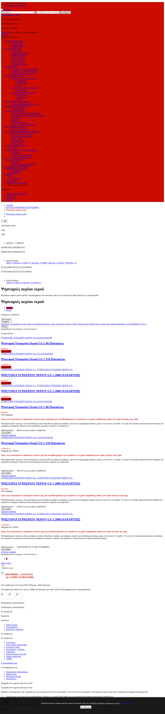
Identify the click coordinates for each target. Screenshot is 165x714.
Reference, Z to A (139, 324)
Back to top (7, 563)
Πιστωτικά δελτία (13, 676)
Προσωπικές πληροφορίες (17, 672)
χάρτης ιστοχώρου (13, 656)
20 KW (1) (36, 283)
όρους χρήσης (126, 703)
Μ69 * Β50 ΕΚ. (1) (51, 263)
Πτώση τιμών (11, 625)
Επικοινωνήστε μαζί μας (16, 5)
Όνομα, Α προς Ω (50, 324)
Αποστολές (10, 642)
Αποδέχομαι (86, 707)
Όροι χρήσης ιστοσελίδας (16, 645)
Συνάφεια (6, 322)
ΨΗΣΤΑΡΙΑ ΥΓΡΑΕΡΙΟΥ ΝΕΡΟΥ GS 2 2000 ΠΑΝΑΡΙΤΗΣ (40, 391)
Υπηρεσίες (10, 652)
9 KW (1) (10, 283)
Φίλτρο (4, 327)
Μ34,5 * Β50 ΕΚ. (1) (15, 263)
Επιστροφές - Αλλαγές (15, 649)
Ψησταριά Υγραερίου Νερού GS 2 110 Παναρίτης (33, 359)
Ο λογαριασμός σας (9, 663)
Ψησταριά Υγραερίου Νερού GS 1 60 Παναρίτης (32, 343)
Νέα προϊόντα (12, 627)
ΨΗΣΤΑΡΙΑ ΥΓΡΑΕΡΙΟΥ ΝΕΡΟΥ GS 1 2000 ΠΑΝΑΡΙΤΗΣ (40, 375)
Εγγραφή (4, 35)
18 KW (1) (27, 283)
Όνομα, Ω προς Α (65, 324)
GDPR (9, 659)
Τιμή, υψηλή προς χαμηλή (106, 324)
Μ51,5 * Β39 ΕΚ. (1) (33, 263)
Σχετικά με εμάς (12, 647)
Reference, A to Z (124, 324)
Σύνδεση (5, 32)
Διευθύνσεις (11, 679)
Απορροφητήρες (18, 108)
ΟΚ (4, 221)
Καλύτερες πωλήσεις (14, 629)
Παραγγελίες (11, 674)
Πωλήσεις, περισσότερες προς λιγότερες (18, 324)
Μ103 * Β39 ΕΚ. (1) (67, 263)
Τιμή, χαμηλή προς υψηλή (84, 324)
